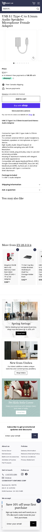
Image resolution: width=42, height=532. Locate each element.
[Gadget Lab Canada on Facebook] (26, 474)
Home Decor (6, 451)
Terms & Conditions (28, 457)
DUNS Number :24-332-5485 (12, 491)
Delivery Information (28, 451)
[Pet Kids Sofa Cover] (21, 390)
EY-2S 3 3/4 (24, 245)
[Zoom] (33, 58)
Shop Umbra (21, 373)
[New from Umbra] (21, 350)
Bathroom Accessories (10, 457)
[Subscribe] (35, 435)
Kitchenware (6, 454)
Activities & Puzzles (9, 460)
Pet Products (6, 463)
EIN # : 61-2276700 (8, 488)
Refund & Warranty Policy (30, 454)
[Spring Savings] (21, 311)
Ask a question (8, 190)
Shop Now (21, 412)
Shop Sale (21, 333)
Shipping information (11, 184)
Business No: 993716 (9, 485)
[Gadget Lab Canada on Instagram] (22, 474)
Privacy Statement (27, 460)
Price (4, 69)
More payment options (21, 111)
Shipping (5, 94)
